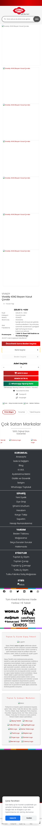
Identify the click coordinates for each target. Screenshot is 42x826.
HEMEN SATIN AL (21, 378)
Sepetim (21, 519)
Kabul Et (13, 818)
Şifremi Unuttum (21, 506)
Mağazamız (21, 537)
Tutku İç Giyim (21, 569)
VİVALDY (6, 293)
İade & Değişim (21, 461)
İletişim (21, 482)
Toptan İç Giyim (21, 556)
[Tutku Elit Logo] (13, 725)
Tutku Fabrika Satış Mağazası (21, 574)
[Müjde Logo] (26, 733)
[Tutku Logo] (31, 442)
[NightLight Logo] (28, 725)
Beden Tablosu (34, 403)
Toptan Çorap (21, 561)
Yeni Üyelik (21, 497)
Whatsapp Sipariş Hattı (22, 383)
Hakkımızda (21, 546)
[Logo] (21, 11)
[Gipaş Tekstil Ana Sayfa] (15, 721)
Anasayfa (21, 456)
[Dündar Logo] (27, 737)
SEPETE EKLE (22, 373)
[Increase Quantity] (38, 367)
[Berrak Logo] (14, 741)
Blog (21, 465)
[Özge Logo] (14, 737)
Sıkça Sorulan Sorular (16, 403)
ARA (36, 19)
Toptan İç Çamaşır (21, 565)
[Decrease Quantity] (3, 367)
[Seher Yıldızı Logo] (26, 729)
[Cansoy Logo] (14, 442)
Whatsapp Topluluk (21, 487)
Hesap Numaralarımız (21, 523)
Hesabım (21, 510)
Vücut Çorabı (20, 315)
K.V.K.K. (21, 469)
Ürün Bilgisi (9, 412)
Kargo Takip (21, 514)
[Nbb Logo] (12, 729)
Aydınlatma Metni (21, 474)
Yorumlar (21, 412)
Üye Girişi (21, 501)
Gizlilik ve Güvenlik (21, 478)
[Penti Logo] (15, 733)
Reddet (29, 818)
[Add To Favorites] (21, 391)
